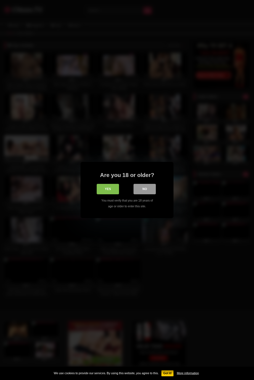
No (144, 189)
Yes (108, 189)
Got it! (167, 373)
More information (188, 373)
